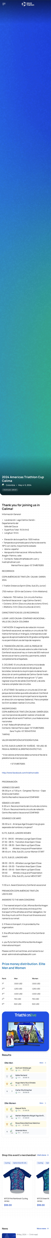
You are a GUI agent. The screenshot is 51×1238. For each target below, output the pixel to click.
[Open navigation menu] (3, 3)
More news (41, 1228)
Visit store (41, 1155)
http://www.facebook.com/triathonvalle (20, 772)
